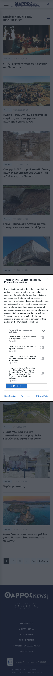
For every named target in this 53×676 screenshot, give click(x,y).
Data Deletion (10, 396)
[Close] (47, 280)
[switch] (42, 337)
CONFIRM (16, 386)
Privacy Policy (42, 396)
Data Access (26, 396)
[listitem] (26, 331)
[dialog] (26, 338)
